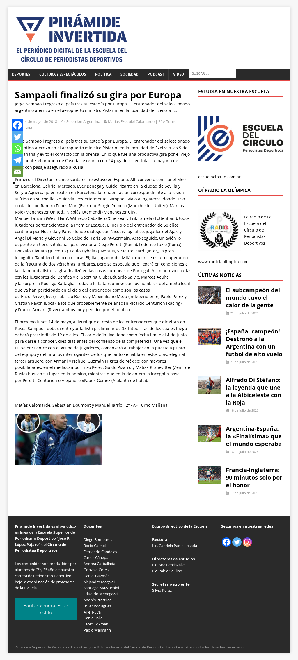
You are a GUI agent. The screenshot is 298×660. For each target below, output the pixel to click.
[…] (175, 110)
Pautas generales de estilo (46, 609)
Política (103, 74)
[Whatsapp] (17, 148)
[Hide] (14, 183)
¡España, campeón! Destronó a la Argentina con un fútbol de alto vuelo (254, 342)
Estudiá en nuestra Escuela (233, 91)
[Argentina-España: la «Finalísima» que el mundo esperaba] (209, 439)
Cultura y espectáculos (62, 74)
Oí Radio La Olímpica (224, 190)
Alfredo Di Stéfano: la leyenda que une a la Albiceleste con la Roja (253, 391)
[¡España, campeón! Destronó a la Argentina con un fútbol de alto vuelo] (209, 341)
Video (178, 74)
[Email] (17, 171)
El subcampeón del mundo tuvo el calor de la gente (253, 297)
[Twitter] (17, 137)
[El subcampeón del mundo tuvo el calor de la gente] (209, 300)
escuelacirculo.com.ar (219, 177)
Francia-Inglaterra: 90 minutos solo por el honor (254, 477)
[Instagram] (247, 542)
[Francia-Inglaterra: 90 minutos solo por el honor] (209, 480)
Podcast (156, 74)
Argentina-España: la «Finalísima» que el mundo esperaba (254, 436)
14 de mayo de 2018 (40, 121)
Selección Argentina (83, 121)
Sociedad (129, 74)
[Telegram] (17, 160)
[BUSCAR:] (212, 73)
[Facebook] (17, 125)
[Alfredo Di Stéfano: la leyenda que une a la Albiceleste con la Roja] (209, 390)
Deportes (21, 74)
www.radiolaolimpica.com (223, 261)
